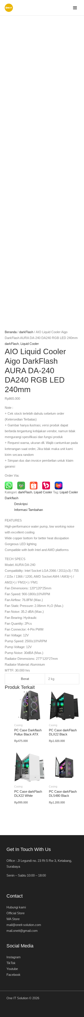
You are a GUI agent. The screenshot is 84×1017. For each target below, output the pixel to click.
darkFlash (26, 332)
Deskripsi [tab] (21, 504)
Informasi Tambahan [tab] (28, 510)
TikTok (11, 963)
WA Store (13, 919)
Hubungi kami (16, 907)
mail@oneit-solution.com (23, 925)
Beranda (11, 332)
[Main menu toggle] (75, 8)
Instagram (13, 957)
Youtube (12, 969)
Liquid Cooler (29, 344)
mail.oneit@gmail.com (22, 930)
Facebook (13, 974)
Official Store (15, 913)
